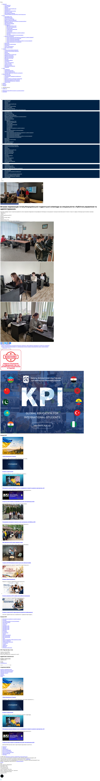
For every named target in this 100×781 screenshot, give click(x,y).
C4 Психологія (9, 30)
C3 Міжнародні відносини (12, 29)
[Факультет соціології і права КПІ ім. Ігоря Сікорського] (2, 97)
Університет (4, 645)
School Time (4, 623)
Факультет (4, 4)
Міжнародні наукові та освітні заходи (12, 79)
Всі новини (4, 631)
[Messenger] (7, 343)
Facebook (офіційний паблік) (6, 669)
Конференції (7, 69)
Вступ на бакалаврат (6, 750)
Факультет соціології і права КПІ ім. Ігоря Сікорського (17, 756)
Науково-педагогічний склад (10, 8)
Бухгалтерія (7, 43)
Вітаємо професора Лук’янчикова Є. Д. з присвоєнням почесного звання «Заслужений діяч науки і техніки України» (24, 346)
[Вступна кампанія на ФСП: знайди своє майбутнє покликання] (12, 593)
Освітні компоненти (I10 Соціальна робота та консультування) (19, 40)
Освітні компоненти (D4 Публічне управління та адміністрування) (20, 37)
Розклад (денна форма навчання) (11, 50)
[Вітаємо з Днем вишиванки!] (12, 577)
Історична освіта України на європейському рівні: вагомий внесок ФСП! (18, 501)
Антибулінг (7, 67)
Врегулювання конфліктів (10, 13)
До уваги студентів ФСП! (7, 471)
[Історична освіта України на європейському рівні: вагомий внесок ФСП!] (12, 499)
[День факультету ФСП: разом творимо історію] (12, 540)
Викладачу (4, 630)
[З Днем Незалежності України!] (12, 454)
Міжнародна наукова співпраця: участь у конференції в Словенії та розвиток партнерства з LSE (23, 488)
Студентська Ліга (8, 63)
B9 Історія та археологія (11, 27)
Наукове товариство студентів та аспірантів (13, 73)
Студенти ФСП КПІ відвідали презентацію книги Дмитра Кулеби (16, 562)
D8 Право (9, 34)
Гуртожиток (7, 45)
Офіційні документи (9, 22)
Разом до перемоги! (6, 640)
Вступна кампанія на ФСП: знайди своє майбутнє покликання (16, 595)
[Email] (3, 343)
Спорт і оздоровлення (9, 46)
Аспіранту (4, 624)
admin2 (8, 344)
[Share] (10, 343)
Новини (4, 83)
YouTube (2, 674)
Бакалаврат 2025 (5, 629)
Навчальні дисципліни (9, 36)
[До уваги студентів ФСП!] (12, 469)
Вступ (3, 15)
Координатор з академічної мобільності (13, 76)
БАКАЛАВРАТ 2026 (8, 16)
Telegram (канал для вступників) (6, 670)
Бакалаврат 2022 (5, 625)
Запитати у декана (8, 12)
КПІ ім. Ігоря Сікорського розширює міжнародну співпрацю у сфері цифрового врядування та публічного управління (25, 345)
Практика (6, 59)
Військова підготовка (9, 58)
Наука (3, 68)
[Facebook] (1, 343)
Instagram (2, 675)
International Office (6, 622)
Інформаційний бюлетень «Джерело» (12, 81)
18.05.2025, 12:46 (3, 344)
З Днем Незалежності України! (9, 456)
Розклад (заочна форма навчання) (12, 51)
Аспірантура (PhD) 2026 (9, 19)
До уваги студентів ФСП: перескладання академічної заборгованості (17, 612)
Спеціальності (7, 9)
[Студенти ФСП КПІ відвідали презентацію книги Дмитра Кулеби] (12, 560)
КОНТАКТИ (4, 91)
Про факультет (8, 5)
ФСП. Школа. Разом (9, 47)
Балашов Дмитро (19, 761)
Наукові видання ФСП (9, 70)
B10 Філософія (9, 28)
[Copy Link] (8, 343)
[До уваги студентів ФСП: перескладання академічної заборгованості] (12, 610)
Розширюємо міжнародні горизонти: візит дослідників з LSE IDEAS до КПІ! (18, 522)
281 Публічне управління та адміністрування (9, 203)
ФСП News (4, 754)
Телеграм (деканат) (4, 673)
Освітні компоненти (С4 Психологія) (14, 42)
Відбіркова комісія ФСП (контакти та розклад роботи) (15, 21)
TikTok (1, 676)
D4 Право (4, 620)
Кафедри (6, 7)
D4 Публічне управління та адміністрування (16, 32)
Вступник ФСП (5, 632)
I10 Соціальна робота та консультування (15, 35)
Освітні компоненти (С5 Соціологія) (14, 38)
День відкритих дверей (9, 23)
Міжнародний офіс (6, 74)
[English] (4, 85)
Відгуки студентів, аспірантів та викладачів (13, 78)
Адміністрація (7, 6)
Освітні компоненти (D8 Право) (13, 39)
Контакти (4, 84)
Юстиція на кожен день (7, 647)
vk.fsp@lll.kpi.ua (3, 663)
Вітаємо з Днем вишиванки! (8, 579)
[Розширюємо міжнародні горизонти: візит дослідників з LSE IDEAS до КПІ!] (12, 519)
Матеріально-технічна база (10, 11)
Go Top (1, 762)
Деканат (6, 52)
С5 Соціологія (9, 31)
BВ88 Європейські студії (11, 25)
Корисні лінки (7, 82)
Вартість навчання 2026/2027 (11, 20)
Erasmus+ (6, 77)
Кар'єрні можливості (6, 635)
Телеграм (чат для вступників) (6, 671)
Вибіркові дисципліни (9, 55)
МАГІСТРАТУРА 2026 (9, 17)
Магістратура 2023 (6, 637)
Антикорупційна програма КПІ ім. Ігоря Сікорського (15, 14)
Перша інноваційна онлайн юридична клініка (11, 639)
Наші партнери (8, 75)
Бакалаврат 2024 (5, 628)
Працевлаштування (9, 60)
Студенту (4, 48)
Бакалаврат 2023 (5, 627)
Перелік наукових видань (10, 71)
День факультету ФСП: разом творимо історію (12, 542)
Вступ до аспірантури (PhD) (8, 752)
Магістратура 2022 (6, 636)
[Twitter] (5, 343)
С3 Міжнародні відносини (7, 642)
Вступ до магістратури (7, 751)
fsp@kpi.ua (4, 88)
